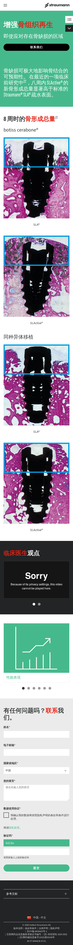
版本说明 (18, 928)
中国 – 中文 (39, 918)
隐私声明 (55, 928)
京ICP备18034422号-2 (37, 931)
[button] (34, 604)
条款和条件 (30, 928)
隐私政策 (14, 828)
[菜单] (5, 5)
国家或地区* (11, 763)
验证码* (8, 836)
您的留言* (9, 781)
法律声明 (43, 928)
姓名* (7, 727)
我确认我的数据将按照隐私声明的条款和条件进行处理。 (40, 817)
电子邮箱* (9, 745)
